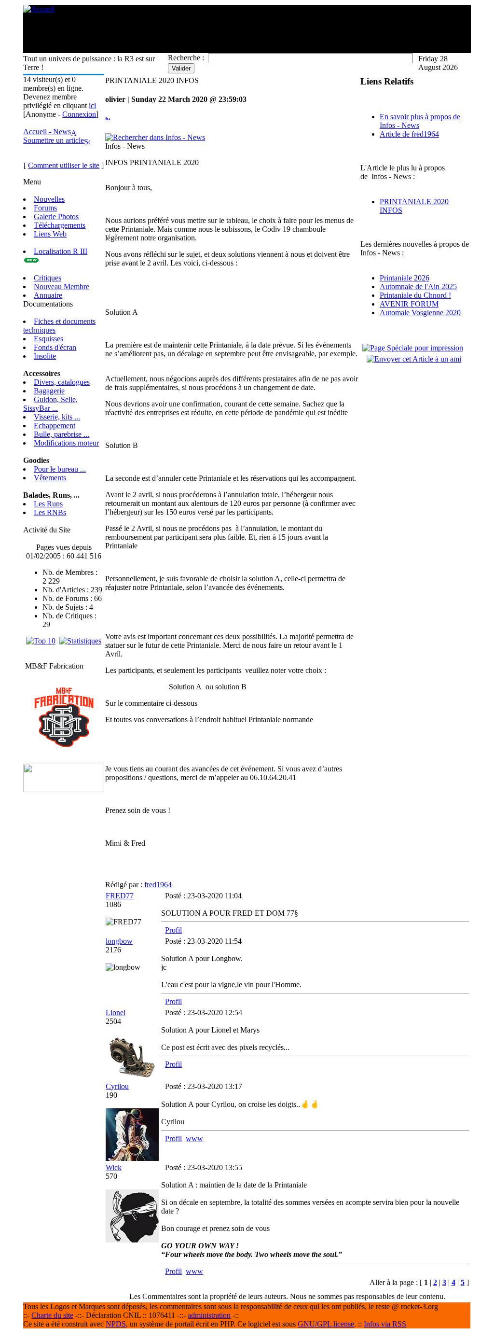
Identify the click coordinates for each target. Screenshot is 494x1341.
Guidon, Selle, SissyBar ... (50, 403)
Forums (45, 208)
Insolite (45, 356)
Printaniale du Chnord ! (415, 295)
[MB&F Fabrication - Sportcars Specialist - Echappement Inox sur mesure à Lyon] (64, 744)
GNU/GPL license (326, 1324)
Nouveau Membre (61, 286)
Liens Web (50, 234)
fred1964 (158, 884)
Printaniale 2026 (404, 278)
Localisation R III (60, 251)
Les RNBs (50, 512)
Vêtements (50, 478)
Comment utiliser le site (63, 165)
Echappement (54, 425)
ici (92, 105)
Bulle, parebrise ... (61, 434)
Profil (173, 930)
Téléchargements (59, 225)
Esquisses (48, 339)
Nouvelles (49, 199)
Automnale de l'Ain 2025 (418, 286)
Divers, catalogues (62, 382)
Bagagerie (49, 391)
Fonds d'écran (55, 347)
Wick (114, 1167)
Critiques (47, 278)
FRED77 (120, 896)
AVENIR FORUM (409, 304)
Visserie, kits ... (57, 417)
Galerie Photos (56, 216)
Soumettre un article (53, 140)
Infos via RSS (385, 1324)
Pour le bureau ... (60, 469)
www (194, 1138)
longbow (119, 941)
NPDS (116, 1324)
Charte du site (52, 1315)
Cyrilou (117, 1086)
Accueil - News (47, 131)
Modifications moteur (66, 443)
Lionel (115, 1012)
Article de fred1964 (409, 134)
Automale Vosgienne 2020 (420, 312)
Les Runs (48, 504)
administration (209, 1315)
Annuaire (48, 295)
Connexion (79, 114)
